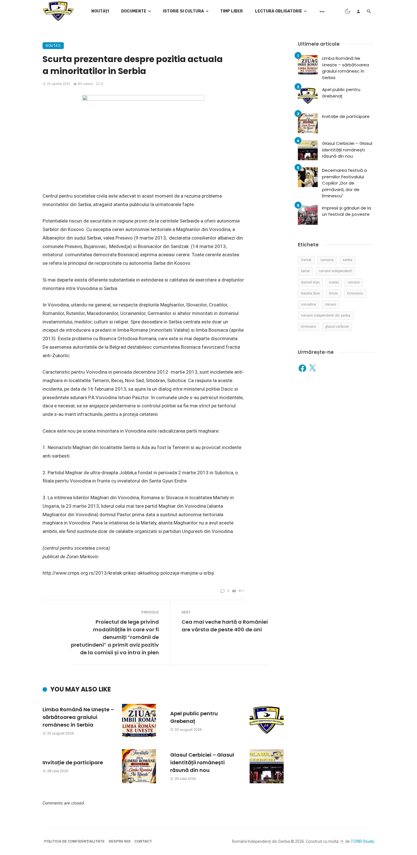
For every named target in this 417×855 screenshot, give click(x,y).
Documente (133, 11)
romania (327, 260)
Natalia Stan (310, 293)
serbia (347, 260)
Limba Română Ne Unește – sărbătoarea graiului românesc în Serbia (78, 717)
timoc (333, 293)
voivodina (308, 304)
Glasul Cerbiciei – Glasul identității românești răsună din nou (202, 762)
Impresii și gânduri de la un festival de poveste (346, 211)
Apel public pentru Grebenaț (194, 717)
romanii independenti (335, 271)
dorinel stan (310, 282)
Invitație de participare (73, 762)
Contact (143, 841)
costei (334, 282)
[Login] (358, 11)
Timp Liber (231, 11)
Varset (306, 260)
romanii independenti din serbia (325, 316)
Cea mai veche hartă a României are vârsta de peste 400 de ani (225, 625)
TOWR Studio (362, 841)
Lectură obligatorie (278, 11)
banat (305, 271)
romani (330, 304)
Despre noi (119, 841)
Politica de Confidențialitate (74, 841)
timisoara (308, 327)
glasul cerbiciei (337, 327)
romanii (354, 282)
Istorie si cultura (183, 11)
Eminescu (355, 293)
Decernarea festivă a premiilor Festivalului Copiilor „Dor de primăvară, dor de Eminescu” (344, 183)
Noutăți (100, 11)
